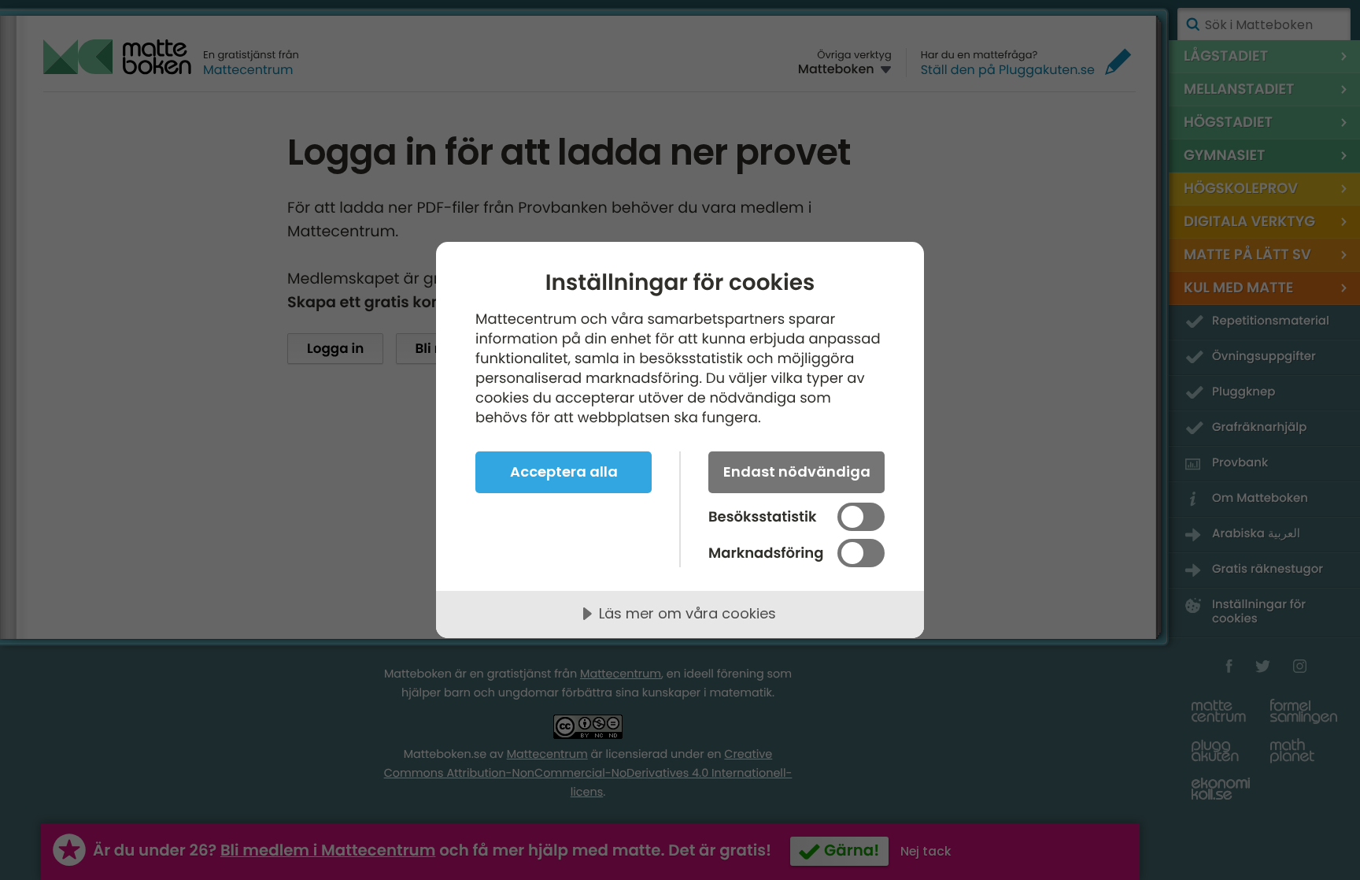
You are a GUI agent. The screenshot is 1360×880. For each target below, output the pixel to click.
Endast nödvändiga (796, 471)
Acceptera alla (564, 471)
